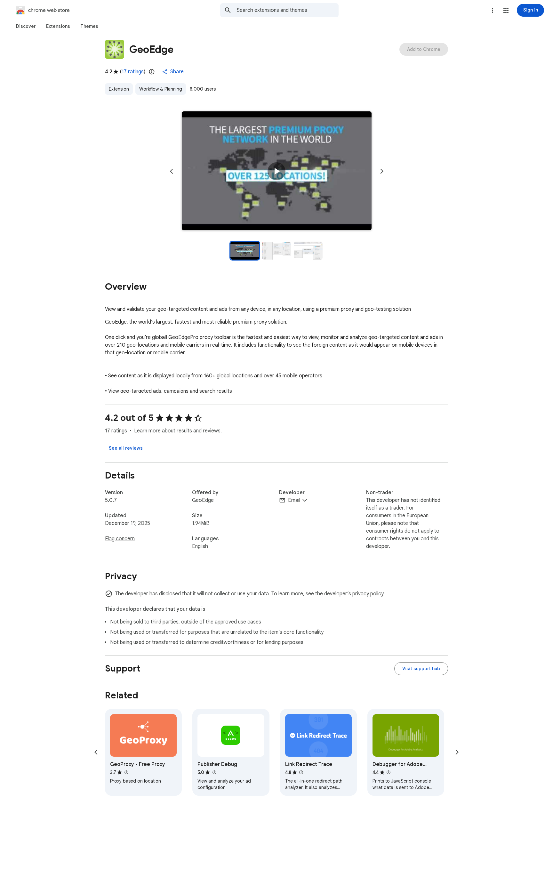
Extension (119, 89)
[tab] (26, 26)
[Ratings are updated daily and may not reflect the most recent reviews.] (151, 71)
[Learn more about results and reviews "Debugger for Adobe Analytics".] (388, 772)
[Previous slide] (171, 171)
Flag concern (120, 538)
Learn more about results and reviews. (178, 431)
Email (294, 500)
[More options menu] (492, 10)
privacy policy (367, 594)
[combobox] (288, 10)
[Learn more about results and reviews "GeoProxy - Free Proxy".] (126, 772)
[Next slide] (381, 171)
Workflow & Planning (160, 89)
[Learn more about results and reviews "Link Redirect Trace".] (301, 772)
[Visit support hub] (421, 668)
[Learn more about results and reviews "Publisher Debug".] (214, 772)
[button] (506, 10)
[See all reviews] (126, 448)
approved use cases (238, 622)
